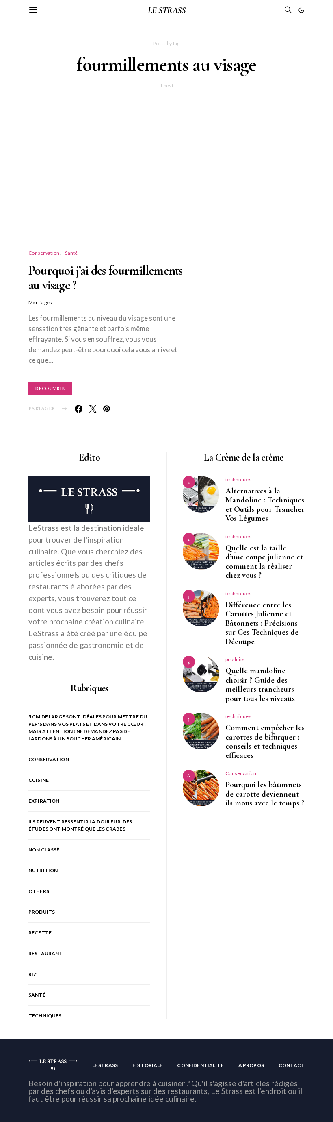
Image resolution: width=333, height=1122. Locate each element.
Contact (292, 1065)
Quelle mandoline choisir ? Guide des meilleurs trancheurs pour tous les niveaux (260, 684)
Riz (32, 974)
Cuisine (38, 780)
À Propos (251, 1065)
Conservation (44, 253)
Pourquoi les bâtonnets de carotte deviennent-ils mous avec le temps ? (264, 794)
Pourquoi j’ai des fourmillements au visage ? (105, 277)
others (38, 891)
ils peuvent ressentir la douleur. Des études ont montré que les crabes (80, 825)
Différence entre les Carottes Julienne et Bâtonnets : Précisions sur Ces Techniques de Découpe (261, 623)
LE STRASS (166, 10)
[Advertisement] (166, 189)
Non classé (44, 850)
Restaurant (45, 953)
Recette (40, 933)
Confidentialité (200, 1065)
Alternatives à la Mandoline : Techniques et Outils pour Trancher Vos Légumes (265, 505)
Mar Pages (40, 302)
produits (41, 912)
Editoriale (147, 1065)
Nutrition (43, 870)
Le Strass (105, 1065)
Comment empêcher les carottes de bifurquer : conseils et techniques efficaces (265, 741)
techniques (45, 1016)
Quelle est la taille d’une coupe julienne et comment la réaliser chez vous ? (264, 562)
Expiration (44, 801)
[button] (301, 10)
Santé (71, 253)
